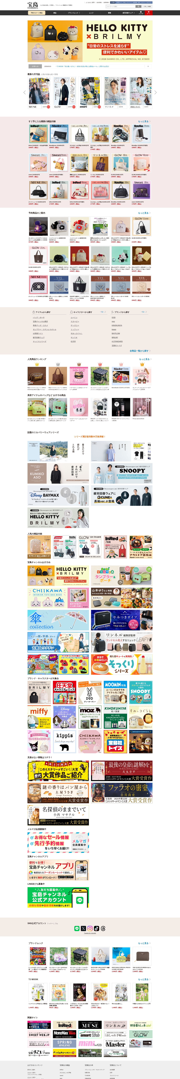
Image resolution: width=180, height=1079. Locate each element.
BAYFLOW (116, 333)
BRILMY (115, 337)
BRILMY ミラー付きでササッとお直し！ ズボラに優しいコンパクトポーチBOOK (99, 420)
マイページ (129, 2)
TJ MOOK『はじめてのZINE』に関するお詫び (72, 66)
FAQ (124, 2)
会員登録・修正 (136, 2)
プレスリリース (114, 1075)
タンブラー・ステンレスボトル (44, 329)
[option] (90, 41)
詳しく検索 (147, 6)
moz (113, 321)
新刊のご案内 (31, 1069)
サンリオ (74, 337)
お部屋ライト (38, 333)
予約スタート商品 (36, 13)
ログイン (143, 2)
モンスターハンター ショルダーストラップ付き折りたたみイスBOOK (100, 389)
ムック (91, 13)
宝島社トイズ (117, 345)
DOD (114, 317)
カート (148, 13)
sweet (61, 1075)
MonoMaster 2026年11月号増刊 (121, 387)
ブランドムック (73, 13)
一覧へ (102, 312)
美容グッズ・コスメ (40, 325)
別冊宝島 (87, 1072)
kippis (114, 329)
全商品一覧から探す (139, 351)
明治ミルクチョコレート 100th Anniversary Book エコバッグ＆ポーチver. (58, 389)
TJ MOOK (87, 1075)
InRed (61, 1069)
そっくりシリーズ (39, 341)
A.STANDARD (117, 341)
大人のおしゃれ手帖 (65, 1072)
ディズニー (75, 325)
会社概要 (112, 1069)
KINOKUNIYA (117, 325)
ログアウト (149, 2)
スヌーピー (75, 321)
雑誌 (54, 13)
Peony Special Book (138, 418)
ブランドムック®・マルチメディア (94, 1069)
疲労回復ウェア (128, 13)
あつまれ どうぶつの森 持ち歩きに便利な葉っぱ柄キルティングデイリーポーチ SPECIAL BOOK (58, 420)
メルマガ (141, 13)
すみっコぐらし (76, 333)
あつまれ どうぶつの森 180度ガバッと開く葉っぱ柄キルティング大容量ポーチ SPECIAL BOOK (37, 420)
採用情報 (106, 2)
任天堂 (73, 341)
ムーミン (74, 317)
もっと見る (143, 121)
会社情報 (99, 2)
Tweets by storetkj (113, 933)
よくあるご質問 (90, 2)
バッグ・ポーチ (39, 317)
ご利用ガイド (119, 2)
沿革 (111, 1072)
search (138, 6)
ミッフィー (75, 329)
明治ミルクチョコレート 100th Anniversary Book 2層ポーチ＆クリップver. (37, 389)
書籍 (109, 13)
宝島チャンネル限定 (40, 321)
